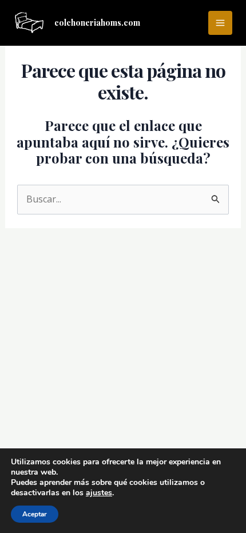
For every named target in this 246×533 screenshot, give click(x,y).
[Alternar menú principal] (220, 23)
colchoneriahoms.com (97, 22)
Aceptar (34, 514)
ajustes (99, 493)
